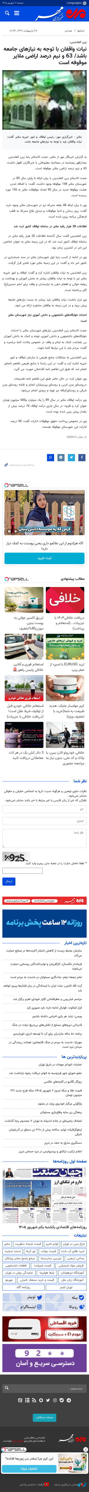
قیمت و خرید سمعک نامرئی (37, 1280)
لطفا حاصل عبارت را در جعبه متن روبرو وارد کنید (56, 863)
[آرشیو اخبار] (27, 1400)
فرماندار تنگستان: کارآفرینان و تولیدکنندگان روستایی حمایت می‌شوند (46, 966)
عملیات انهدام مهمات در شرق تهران (60, 1064)
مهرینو (9, 1280)
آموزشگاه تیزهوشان (72, 1272)
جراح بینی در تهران (74, 1244)
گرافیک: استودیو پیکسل (32, 1485)
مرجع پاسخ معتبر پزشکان (20, 1258)
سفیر (7, 1244)
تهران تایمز (66, 1287)
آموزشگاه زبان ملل (72, 1280)
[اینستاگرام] (55, 1400)
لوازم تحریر (52, 1244)
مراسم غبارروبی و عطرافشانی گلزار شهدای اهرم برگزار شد (47, 999)
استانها (80, 31)
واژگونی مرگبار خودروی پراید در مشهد (60, 1103)
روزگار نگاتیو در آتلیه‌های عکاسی (63, 1081)
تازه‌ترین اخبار (75, 943)
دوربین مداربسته (51, 1258)
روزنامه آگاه (23, 1287)
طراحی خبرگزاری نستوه (66, 1485)
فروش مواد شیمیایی (71, 1265)
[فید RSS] (34, 1400)
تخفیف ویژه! (29, 1468)
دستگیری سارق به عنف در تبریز (63, 1143)
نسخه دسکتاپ (44, 1417)
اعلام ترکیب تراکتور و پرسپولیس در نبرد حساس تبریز (50, 1151)
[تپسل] (6, 485)
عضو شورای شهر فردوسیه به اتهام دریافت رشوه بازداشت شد (45, 1073)
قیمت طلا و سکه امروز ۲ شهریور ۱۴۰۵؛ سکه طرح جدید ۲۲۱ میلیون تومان (46, 1093)
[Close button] (85, 1449)
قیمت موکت (48, 1251)
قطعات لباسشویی (16, 1265)
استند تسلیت (13, 1251)
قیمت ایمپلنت (42, 1265)
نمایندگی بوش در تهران (19, 1272)
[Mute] (16, 531)
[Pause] (9, 531)
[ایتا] (20, 1400)
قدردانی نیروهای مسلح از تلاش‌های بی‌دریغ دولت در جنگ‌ (47, 1025)
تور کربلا (30, 1251)
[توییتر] (48, 1400)
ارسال (8, 881)
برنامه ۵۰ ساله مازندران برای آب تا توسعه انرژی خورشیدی (47, 1034)
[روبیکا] (41, 1400)
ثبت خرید (44, 558)
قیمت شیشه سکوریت (28, 1244)
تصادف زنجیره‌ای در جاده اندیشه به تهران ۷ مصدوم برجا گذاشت (43, 1121)
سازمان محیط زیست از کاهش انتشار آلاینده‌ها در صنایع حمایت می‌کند (44, 953)
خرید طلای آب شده (72, 1251)
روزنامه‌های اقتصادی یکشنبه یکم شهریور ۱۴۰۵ (53, 1227)
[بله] (62, 1400)
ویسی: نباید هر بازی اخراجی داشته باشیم (57, 1016)
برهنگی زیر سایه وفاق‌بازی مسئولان (61, 1112)
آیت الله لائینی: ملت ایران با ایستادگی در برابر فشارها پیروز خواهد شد (42, 988)
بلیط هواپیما (47, 1272)
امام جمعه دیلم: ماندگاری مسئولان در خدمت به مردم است (46, 977)
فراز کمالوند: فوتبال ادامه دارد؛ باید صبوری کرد (54, 1007)
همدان (68, 31)
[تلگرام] (69, 1400)
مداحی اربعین (75, 1258)
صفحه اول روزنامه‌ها (70, 1162)
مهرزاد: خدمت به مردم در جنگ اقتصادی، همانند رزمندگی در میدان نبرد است (45, 1044)
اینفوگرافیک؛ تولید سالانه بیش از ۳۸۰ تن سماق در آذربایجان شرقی (45, 1132)
